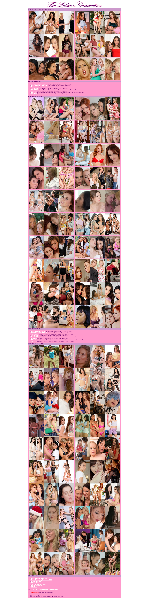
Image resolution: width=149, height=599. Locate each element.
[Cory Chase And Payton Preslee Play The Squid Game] (82, 57)
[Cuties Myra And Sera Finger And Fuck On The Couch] (112, 57)
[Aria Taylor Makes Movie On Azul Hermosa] (51, 120)
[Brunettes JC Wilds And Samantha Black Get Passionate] (82, 390)
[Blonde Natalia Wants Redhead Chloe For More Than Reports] (97, 189)
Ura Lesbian (34, 87)
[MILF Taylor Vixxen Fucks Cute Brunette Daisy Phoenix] (97, 327)
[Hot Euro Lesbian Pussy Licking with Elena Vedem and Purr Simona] (82, 482)
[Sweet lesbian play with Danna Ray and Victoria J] (51, 143)
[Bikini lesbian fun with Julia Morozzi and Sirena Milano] (97, 390)
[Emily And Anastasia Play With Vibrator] (66, 235)
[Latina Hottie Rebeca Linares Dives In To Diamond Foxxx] (36, 281)
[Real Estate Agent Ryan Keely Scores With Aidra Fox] (66, 57)
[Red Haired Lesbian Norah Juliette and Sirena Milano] (112, 166)
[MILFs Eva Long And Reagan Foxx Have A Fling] (66, 413)
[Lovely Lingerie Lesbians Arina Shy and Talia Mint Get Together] (51, 505)
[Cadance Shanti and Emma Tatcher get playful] (66, 166)
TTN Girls (34, 587)
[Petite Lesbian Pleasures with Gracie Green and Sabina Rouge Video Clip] (51, 235)
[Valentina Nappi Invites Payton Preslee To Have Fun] (112, 304)
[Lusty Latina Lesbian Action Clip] (36, 551)
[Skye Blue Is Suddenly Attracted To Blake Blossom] (66, 189)
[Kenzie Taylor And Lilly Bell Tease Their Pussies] (36, 120)
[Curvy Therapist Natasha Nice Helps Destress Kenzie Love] (36, 57)
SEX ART (34, 94)
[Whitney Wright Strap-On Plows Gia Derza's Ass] (112, 505)
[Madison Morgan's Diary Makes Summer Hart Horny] (97, 57)
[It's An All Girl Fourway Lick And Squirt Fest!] (112, 235)
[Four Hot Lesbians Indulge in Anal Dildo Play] (66, 436)
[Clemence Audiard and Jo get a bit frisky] (82, 120)
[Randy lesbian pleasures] (82, 281)
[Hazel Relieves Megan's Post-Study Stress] (51, 304)
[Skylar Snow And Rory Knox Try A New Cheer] (112, 34)
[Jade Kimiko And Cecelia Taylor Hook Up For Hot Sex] (66, 327)
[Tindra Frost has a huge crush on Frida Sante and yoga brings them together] (82, 166)
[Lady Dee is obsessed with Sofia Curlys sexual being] (82, 436)
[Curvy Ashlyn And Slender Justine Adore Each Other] (97, 436)
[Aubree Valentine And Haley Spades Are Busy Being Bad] (82, 189)
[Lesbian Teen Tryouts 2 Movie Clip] (51, 551)
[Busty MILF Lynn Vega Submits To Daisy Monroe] (51, 80)
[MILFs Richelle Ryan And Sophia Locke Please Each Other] (36, 574)
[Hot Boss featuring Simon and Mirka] (97, 258)
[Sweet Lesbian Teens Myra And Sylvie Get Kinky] (36, 235)
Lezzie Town (35, 582)
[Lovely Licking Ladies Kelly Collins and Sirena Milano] (112, 120)
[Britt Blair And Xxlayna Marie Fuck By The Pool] (51, 574)
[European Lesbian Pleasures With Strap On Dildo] (82, 304)
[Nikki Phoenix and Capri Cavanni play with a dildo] (82, 80)
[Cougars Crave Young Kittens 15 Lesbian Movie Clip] (51, 189)
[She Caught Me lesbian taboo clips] (36, 436)
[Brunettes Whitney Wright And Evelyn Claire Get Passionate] (36, 459)
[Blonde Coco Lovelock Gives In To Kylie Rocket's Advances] (51, 212)
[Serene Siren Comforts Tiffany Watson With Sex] (97, 80)
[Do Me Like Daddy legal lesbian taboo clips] (112, 212)
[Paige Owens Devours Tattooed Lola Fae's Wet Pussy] (51, 258)
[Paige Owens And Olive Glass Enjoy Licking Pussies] (36, 327)
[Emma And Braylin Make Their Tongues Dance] (66, 528)
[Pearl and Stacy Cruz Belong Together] (66, 551)
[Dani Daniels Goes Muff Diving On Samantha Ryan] (51, 57)
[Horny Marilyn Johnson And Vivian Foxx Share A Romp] (97, 459)
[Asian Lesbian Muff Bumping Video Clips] (82, 212)
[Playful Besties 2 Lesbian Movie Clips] (82, 367)
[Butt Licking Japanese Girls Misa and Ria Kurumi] (36, 166)
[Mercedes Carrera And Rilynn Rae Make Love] (66, 143)
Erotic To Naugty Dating (38, 84)
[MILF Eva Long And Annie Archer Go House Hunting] (51, 34)
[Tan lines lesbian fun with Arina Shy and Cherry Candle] (36, 304)
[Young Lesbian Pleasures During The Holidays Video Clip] (112, 459)
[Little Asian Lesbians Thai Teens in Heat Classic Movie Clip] (112, 528)
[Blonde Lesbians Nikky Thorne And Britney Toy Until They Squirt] (66, 459)
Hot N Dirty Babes (36, 585)
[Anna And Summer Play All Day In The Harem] (51, 390)
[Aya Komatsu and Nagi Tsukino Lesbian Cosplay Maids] (112, 413)
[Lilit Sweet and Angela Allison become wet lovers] (97, 212)
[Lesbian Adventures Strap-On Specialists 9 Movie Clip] (36, 143)
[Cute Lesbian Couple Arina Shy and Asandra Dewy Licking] (51, 166)
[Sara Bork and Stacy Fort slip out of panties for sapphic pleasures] (112, 143)
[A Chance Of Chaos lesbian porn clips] (66, 390)
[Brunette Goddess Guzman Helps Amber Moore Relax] (36, 212)
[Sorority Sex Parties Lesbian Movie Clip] (112, 258)
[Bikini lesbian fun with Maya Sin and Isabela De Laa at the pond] (112, 574)
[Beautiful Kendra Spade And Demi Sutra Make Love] (97, 413)
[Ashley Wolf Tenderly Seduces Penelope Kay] (36, 482)
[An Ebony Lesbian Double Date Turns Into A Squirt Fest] (66, 304)
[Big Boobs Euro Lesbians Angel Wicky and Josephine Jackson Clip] (66, 281)
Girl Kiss (33, 92)
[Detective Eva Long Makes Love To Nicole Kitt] (36, 80)
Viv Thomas (34, 88)
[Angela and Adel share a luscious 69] (97, 304)
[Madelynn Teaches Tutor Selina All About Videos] (112, 367)
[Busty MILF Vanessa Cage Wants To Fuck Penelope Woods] (51, 459)
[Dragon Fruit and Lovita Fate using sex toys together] (82, 505)
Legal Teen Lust (36, 581)
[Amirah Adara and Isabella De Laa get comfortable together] (36, 189)
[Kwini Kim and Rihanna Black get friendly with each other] (36, 258)
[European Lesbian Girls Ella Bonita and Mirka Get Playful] (36, 367)
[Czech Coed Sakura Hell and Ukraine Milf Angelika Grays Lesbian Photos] (51, 482)
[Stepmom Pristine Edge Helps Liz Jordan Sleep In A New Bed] (36, 34)
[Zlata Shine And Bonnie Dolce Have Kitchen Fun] (97, 281)
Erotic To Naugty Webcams (39, 85)
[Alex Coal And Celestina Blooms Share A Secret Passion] (66, 574)
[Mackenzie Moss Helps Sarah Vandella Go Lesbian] (66, 34)
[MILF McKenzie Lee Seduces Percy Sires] (97, 120)
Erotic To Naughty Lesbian (39, 578)
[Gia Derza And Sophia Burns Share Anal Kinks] (51, 281)
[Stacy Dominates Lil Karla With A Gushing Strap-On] (82, 551)
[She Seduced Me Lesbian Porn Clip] (97, 505)
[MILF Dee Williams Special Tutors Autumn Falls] (66, 80)
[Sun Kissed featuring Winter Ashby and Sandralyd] (66, 120)
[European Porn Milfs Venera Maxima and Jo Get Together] (112, 189)
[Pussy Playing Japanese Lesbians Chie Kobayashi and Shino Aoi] (97, 528)
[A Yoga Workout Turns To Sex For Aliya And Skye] (51, 436)
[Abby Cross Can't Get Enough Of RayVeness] (97, 34)
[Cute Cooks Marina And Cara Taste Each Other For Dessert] (36, 505)
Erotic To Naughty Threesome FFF (41, 580)
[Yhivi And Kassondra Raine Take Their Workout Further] (112, 551)
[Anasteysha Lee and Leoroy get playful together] (97, 551)
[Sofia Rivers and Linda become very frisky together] (112, 327)
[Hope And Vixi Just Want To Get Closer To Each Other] (82, 528)
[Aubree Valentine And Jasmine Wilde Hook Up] (51, 327)
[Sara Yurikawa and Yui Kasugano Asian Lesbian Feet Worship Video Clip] (97, 482)
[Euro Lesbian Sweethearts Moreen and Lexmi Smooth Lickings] (51, 528)
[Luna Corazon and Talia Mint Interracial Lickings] (82, 459)
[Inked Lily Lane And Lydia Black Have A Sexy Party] (112, 390)
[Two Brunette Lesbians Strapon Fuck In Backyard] (51, 367)
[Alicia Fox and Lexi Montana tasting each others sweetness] (82, 574)
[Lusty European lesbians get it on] (36, 413)
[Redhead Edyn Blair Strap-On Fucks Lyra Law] (97, 166)
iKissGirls (34, 91)
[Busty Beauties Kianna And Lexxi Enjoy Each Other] (112, 281)
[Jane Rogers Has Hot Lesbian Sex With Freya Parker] (82, 34)
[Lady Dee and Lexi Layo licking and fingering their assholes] (97, 574)
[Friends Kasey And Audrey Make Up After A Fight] (66, 505)
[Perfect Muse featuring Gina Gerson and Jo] (97, 143)
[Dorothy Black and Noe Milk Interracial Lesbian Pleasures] (82, 327)
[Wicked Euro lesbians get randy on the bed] (112, 482)
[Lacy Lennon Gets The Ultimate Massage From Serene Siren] (97, 367)
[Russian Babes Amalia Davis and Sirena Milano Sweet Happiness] (51, 413)
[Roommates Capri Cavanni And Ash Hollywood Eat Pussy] (112, 80)
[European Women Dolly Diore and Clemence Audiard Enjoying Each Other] (66, 212)
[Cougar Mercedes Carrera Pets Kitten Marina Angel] (66, 482)
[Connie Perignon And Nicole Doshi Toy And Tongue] (97, 235)
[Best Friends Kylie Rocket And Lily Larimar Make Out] (82, 143)
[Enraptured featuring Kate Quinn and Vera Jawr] (82, 235)
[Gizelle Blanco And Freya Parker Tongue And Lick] (66, 367)
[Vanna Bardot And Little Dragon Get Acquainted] (82, 258)
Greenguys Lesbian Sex (38, 584)
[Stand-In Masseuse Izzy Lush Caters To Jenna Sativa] (36, 390)
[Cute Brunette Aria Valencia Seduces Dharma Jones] (112, 436)
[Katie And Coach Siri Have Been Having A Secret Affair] (66, 258)
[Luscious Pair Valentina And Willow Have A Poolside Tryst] (82, 413)
